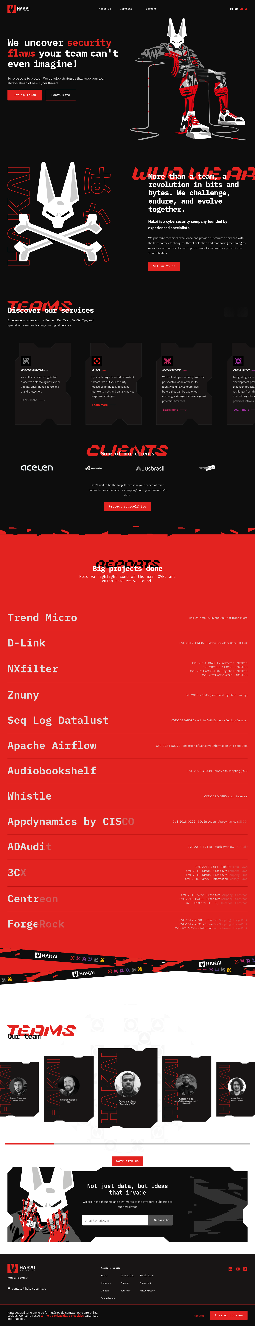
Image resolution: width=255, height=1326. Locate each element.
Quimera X (145, 1283)
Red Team (125, 1290)
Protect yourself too (127, 506)
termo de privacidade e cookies (62, 1315)
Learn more (60, 95)
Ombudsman (108, 1298)
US (246, 9)
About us (105, 9)
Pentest (124, 1283)
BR (235, 9)
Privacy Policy (147, 1290)
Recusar (199, 1315)
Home (104, 1275)
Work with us (127, 1161)
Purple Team (146, 1275)
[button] (229, 312)
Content (105, 1290)
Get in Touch (25, 95)
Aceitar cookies (229, 1315)
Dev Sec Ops (127, 1275)
